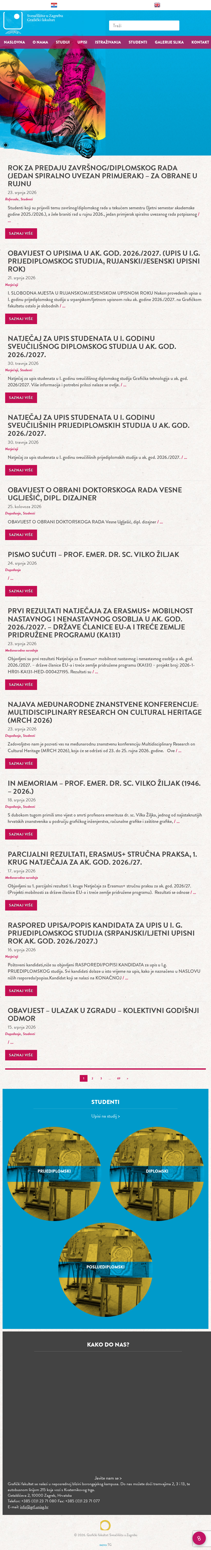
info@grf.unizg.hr (34, 1507)
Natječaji (11, 284)
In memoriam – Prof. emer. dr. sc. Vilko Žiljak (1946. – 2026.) (104, 787)
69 (118, 1078)
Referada (12, 199)
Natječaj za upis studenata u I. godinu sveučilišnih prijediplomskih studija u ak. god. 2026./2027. (99, 425)
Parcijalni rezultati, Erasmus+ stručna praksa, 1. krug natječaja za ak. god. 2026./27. (102, 858)
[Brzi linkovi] (199, 1538)
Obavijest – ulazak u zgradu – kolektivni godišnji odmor (103, 1014)
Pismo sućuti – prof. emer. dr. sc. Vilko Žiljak (93, 554)
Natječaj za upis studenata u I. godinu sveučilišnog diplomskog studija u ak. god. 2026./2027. (92, 346)
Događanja (13, 513)
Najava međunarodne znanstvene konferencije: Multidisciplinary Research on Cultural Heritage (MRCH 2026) (105, 712)
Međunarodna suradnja (21, 650)
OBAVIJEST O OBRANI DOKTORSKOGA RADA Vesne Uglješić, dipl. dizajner (95, 494)
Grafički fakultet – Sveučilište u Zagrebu (39, 23)
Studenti (27, 199)
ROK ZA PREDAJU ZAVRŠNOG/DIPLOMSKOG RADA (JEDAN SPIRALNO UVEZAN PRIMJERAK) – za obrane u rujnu (102, 176)
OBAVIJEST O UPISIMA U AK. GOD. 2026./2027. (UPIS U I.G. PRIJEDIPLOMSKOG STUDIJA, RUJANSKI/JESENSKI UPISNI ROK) (104, 261)
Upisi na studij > (105, 1115)
